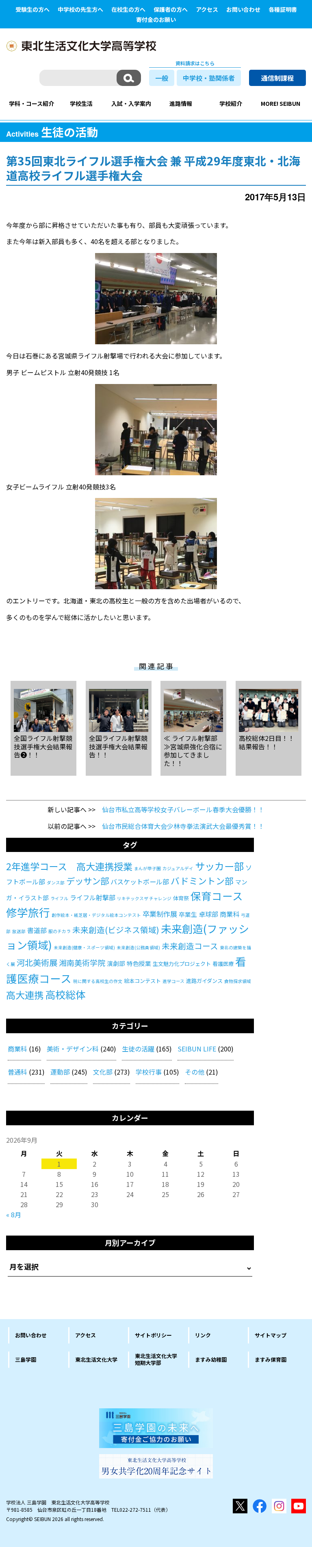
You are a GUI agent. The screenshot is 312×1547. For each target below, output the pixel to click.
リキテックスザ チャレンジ (144, 898)
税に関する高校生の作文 (97, 981)
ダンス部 (56, 883)
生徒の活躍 (138, 1049)
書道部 (37, 930)
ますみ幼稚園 (211, 1359)
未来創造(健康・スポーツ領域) (84, 947)
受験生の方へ (32, 9)
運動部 (60, 1072)
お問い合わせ (243, 9)
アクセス (207, 9)
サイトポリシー (153, 1335)
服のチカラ (59, 931)
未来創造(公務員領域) (138, 947)
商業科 (229, 914)
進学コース (173, 981)
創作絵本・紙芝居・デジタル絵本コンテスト (96, 915)
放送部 (19, 931)
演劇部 (116, 963)
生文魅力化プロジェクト (182, 964)
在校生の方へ (128, 9)
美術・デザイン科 (73, 1049)
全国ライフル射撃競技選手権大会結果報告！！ (118, 746)
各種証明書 (283, 9)
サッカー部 (219, 866)
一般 (161, 78)
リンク (203, 1335)
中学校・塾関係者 (209, 78)
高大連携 (24, 995)
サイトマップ (270, 1335)
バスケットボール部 (139, 881)
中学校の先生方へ (80, 9)
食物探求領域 (237, 981)
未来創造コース (190, 946)
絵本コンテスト (142, 981)
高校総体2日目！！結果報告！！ (267, 742)
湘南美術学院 (82, 962)
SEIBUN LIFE (197, 1049)
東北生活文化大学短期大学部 (156, 1359)
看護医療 (223, 964)
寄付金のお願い (156, 19)
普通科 (17, 1072)
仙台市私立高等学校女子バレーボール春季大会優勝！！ (183, 809)
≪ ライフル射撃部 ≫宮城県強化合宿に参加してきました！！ (193, 750)
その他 (194, 1072)
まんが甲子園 (147, 868)
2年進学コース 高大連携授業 (69, 866)
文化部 (103, 1072)
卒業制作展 (160, 914)
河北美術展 (37, 962)
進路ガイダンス (204, 981)
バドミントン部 (202, 880)
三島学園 (25, 1359)
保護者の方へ (171, 9)
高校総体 (65, 994)
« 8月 (13, 1214)
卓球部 (208, 914)
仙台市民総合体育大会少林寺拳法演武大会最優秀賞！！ (183, 826)
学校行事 (149, 1072)
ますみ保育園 (270, 1359)
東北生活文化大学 (96, 1359)
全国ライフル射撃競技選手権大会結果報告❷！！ (43, 746)
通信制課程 (277, 78)
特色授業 (139, 963)
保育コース (217, 895)
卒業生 (188, 914)
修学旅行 (28, 912)
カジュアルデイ (177, 868)
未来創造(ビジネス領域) (115, 929)
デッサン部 (87, 880)
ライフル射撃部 (92, 897)
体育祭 (181, 898)
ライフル (59, 898)
